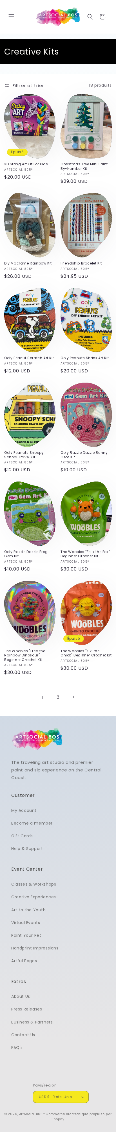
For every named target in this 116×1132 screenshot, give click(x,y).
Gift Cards (22, 836)
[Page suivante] (73, 697)
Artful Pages (24, 961)
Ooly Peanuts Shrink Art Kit (85, 358)
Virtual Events (25, 922)
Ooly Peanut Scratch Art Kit (29, 358)
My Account (24, 810)
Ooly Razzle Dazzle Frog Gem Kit (26, 554)
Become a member (32, 823)
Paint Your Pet (26, 935)
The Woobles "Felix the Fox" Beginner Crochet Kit (85, 554)
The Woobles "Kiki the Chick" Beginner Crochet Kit (86, 653)
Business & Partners (32, 1022)
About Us (20, 996)
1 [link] (43, 697)
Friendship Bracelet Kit (81, 263)
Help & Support (27, 848)
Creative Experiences (33, 897)
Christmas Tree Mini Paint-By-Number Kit (85, 166)
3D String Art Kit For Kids (26, 164)
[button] (11, 16)
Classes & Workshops (33, 884)
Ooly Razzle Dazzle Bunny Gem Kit (84, 454)
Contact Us (23, 1035)
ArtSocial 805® (32, 1114)
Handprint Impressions (35, 948)
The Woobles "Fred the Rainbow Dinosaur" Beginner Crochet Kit (24, 655)
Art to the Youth (28, 910)
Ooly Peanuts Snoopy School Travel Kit (24, 454)
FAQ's (17, 1047)
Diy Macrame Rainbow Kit (28, 263)
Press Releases (26, 1009)
